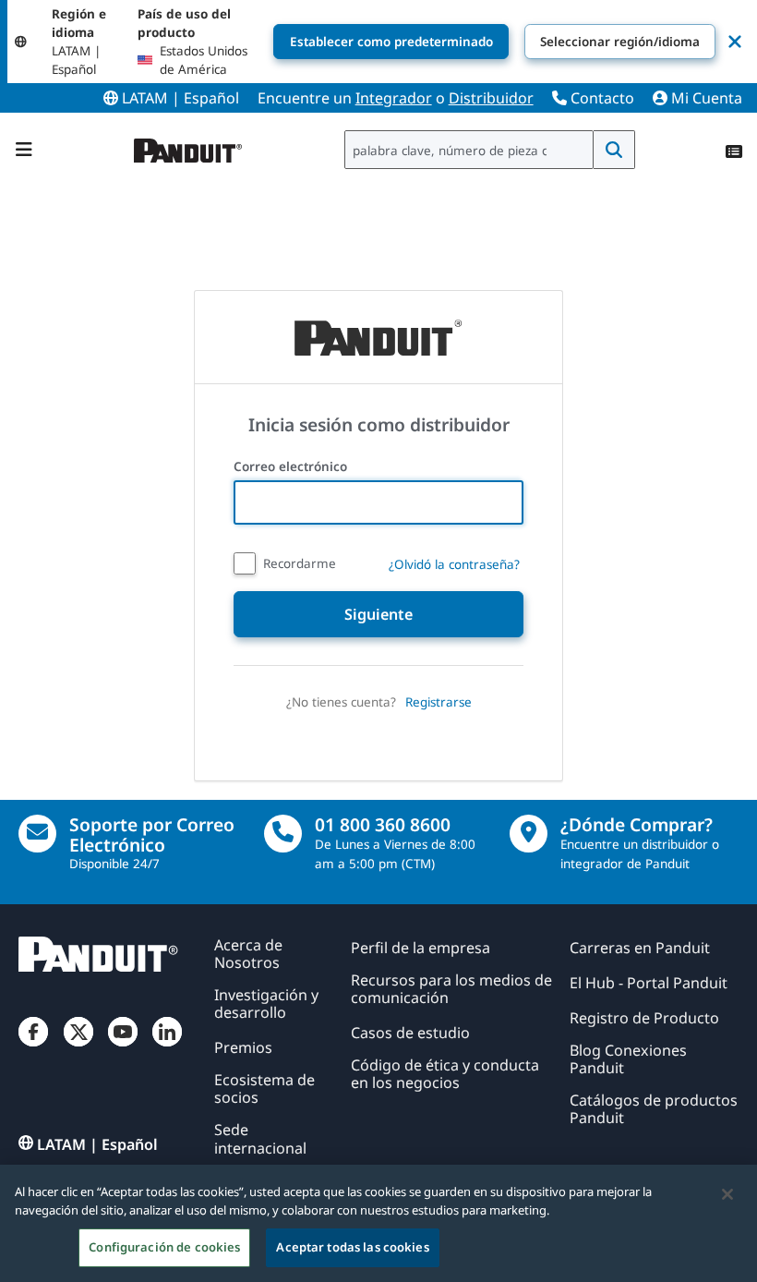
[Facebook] (33, 1047)
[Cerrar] (727, 1194)
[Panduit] (188, 146)
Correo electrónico (292, 466)
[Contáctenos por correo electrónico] (37, 834)
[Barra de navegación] (24, 149)
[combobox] (469, 149)
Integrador (393, 98)
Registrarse (438, 702)
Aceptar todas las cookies (352, 1247)
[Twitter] (78, 1047)
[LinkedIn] (167, 1047)
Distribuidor (491, 98)
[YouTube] (123, 1047)
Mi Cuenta (704, 98)
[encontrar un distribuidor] (528, 834)
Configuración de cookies (164, 1247)
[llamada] (283, 834)
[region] (378, 1223)
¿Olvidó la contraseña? (454, 564)
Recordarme (299, 563)
